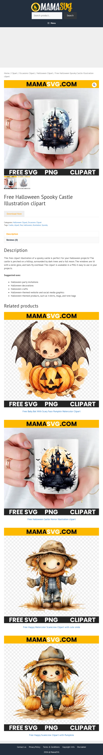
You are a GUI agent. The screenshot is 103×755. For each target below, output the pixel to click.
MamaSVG (55, 752)
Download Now (14, 213)
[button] (94, 84)
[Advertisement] (51, 46)
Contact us (21, 747)
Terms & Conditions (51, 747)
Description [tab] (12, 233)
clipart (16, 225)
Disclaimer (81, 747)
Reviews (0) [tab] (12, 239)
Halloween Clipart (45, 73)
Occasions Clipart (27, 73)
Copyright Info (68, 747)
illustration (37, 225)
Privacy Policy (34, 747)
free (21, 225)
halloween (28, 225)
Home (7, 73)
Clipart (14, 73)
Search (70, 15)
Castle (11, 225)
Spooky (45, 225)
